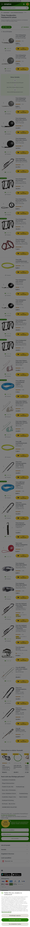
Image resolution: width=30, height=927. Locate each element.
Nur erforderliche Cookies (15, 924)
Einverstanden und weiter (15, 920)
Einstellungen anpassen (15, 915)
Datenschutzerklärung (6, 912)
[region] (15, 909)
